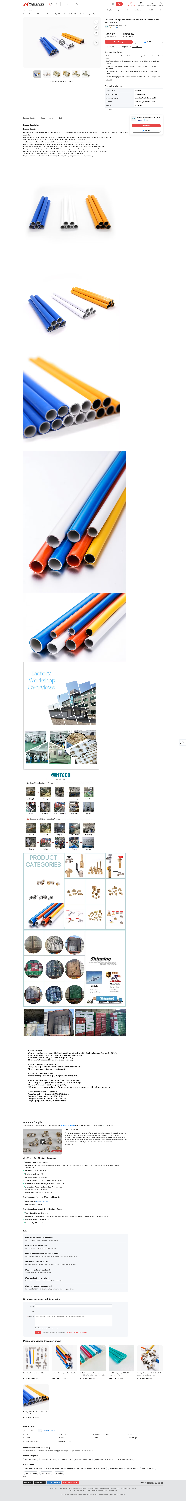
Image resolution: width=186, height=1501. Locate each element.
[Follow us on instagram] (153, 1482)
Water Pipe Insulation (148, 1468)
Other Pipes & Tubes (31, 1459)
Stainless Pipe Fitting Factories (96, 1468)
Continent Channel (115, 1488)
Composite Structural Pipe (83, 1459)
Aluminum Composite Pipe (88, 14)
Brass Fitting (40, 1201)
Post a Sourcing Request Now (77, 1332)
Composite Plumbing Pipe (125, 1459)
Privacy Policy (122, 1494)
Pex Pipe (25, 1434)
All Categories (30, 10)
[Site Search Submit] (119, 4)
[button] (113, 4)
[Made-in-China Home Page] (33, 4)
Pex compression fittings (30, 1441)
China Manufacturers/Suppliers (77, 1488)
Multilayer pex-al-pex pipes (101, 1434)
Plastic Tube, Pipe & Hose (48, 1459)
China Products (63, 1488)
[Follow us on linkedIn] (162, 1482)
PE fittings (96, 1438)
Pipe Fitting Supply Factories (54, 1468)
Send (37, 1332)
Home (25, 14)
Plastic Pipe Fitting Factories (33, 1468)
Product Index (126, 1488)
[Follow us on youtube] (156, 1482)
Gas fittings (61, 1438)
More (25, 1477)
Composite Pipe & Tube (71, 14)
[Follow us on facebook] (148, 1482)
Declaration (113, 1494)
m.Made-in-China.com (97, 1490)
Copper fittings (62, 1434)
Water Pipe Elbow (46, 1473)
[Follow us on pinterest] (159, 1482)
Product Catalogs (50, 1430)
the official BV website (67, 1126)
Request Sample (137, 47)
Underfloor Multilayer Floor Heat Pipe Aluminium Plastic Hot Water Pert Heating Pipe (92, 1375)
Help (128, 10)
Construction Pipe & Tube (54, 14)
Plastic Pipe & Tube (65, 1459)
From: (32, 1306)
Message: (31, 1316)
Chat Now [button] (150, 42)
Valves (130, 1434)
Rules (161, 10)
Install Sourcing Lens (71, 1482)
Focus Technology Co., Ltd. (79, 1494)
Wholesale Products (93, 1488)
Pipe (46, 1201)
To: (33, 1311)
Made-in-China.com (85, 1490)
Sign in (161, 5)
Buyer (118, 10)
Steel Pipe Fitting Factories (75, 1468)
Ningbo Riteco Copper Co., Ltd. (118, 26)
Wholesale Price (104, 1488)
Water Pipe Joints (132, 1468)
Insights (134, 1488)
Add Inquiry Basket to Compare (62, 82)
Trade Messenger (54, 1482)
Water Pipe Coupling (31, 1473)
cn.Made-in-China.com (111, 1490)
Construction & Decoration (37, 14)
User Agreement (103, 1494)
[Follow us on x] (150, 1482)
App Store (28, 1482)
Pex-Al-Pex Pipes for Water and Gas (33, 1373)
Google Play (40, 1482)
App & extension (139, 10)
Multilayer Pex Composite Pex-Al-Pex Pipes (64, 1373)
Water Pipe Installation (116, 1468)
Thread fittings (132, 1438)
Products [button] (54, 4)
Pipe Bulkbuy (59, 1473)
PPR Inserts (26, 1438)
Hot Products (53, 1488)
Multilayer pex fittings (64, 1441)
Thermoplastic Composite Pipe (104, 1459)
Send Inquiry (118, 42)
